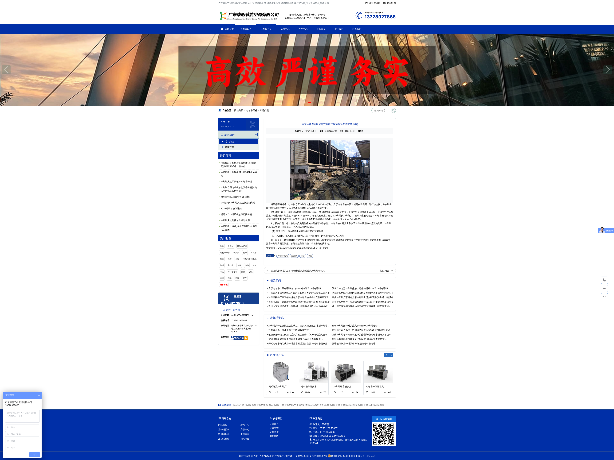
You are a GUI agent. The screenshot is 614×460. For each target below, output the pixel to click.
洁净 (237, 278)
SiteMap (370, 456)
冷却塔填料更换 (316, 404)
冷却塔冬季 (232, 272)
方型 (222, 278)
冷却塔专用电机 (249, 259)
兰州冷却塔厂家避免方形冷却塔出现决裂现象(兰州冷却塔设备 (362, 297)
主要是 (230, 246)
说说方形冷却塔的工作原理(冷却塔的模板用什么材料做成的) (298, 306)
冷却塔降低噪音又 (375, 386)
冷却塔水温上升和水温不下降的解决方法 (288, 330)
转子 (245, 252)
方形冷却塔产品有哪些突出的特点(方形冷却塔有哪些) (295, 288)
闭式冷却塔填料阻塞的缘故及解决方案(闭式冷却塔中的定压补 (362, 292)
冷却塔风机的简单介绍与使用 (235, 220)
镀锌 (243, 272)
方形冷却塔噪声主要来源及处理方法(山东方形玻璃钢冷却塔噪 (362, 301)
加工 (251, 272)
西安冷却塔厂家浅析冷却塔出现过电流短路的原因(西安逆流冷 (299, 301)
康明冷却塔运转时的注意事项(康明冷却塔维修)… (356, 325)
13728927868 (604, 280)
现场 (230, 278)
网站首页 (229, 29)
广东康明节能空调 (250, 16)
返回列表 (385, 270)
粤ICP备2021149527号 (315, 456)
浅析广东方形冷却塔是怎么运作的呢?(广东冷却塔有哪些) (360, 288)
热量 (222, 259)
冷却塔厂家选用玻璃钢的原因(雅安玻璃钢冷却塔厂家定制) (361, 306)
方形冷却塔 (283, 256)
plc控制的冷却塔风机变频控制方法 (238, 202)
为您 (230, 259)
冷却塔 (294, 256)
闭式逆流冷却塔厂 (278, 386)
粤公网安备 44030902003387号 (348, 456)
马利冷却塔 (225, 252)
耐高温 (236, 252)
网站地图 (244, 438)
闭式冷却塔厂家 (276, 404)
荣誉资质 (274, 432)
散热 (247, 265)
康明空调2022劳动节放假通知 (236, 196)
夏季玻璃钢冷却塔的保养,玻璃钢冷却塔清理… (354, 343)
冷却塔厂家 (238, 404)
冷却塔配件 (246, 29)
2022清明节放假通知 (231, 208)
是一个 (230, 265)
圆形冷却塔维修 (360, 404)
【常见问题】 (310, 130)
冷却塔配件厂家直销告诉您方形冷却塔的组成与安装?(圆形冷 (298, 297)
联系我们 (391, 3)
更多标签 (224, 284)
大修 (239, 265)
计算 (237, 259)
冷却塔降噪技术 (309, 386)
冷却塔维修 (262, 404)
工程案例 (321, 29)
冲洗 (222, 272)
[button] (304, 102)
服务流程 (274, 436)
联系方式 (274, 428)
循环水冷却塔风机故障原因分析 (236, 214)
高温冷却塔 (242, 246)
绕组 (254, 265)
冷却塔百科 (266, 29)
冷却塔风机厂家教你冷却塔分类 (236, 181)
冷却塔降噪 (250, 404)
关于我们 (339, 29)
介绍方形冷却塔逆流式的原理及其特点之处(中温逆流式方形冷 (299, 292)
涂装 (222, 246)
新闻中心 (285, 29)
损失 (245, 278)
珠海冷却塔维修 (332, 404)
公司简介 (274, 424)
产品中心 (303, 29)
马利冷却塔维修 (376, 404)
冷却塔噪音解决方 (342, 386)
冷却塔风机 (374, 3)
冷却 (310, 256)
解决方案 (229, 147)
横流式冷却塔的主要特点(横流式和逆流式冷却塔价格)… (298, 270)
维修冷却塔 (346, 404)
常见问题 (264, 110)
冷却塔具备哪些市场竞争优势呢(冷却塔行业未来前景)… (359, 339)
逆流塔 (253, 252)
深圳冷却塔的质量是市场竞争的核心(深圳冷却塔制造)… (295, 339)
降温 (222, 265)
